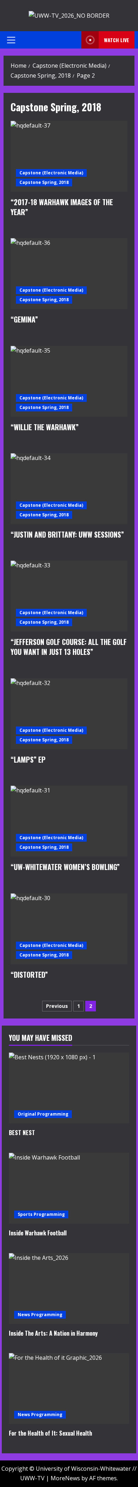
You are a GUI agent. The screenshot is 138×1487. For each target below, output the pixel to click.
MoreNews (65, 1478)
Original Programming (43, 1114)
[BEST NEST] (69, 1088)
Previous (57, 1006)
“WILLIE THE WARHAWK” (69, 381)
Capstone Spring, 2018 (44, 182)
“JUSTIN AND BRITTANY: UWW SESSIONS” (69, 488)
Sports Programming (41, 1214)
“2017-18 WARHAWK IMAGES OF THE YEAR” (69, 156)
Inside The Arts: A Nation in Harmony (53, 1333)
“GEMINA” (69, 273)
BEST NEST (22, 1132)
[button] (11, 40)
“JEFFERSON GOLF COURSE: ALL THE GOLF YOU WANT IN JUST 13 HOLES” (69, 596)
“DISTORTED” (69, 928)
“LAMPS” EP (69, 713)
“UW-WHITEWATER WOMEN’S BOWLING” (69, 821)
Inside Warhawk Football (38, 1233)
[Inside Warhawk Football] (69, 1188)
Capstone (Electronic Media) (51, 173)
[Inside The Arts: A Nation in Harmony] (69, 1288)
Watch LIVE (116, 40)
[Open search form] (74, 40)
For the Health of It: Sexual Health (50, 1433)
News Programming (40, 1315)
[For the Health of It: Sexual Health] (69, 1388)
